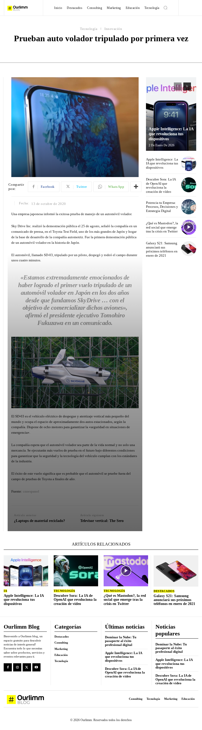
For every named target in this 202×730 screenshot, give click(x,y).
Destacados (164, 591)
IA (5, 590)
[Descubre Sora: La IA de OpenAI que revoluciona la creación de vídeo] (188, 184)
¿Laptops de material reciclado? (39, 521)
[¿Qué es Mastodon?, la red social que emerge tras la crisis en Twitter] (188, 227)
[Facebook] (8, 667)
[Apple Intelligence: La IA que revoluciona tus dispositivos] (171, 114)
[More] (136, 187)
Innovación (113, 29)
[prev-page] (177, 86)
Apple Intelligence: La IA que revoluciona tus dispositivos (171, 134)
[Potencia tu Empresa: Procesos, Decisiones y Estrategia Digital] (188, 206)
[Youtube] (36, 667)
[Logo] (23, 8)
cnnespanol (31, 491)
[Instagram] (17, 667)
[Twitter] (27, 667)
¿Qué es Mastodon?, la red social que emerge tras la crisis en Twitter (162, 227)
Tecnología (88, 29)
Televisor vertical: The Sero (102, 521)
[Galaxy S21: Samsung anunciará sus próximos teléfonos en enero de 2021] (188, 248)
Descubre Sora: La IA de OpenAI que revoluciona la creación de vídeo (161, 185)
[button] (165, 7)
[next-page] (187, 86)
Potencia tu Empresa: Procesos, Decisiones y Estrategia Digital (162, 207)
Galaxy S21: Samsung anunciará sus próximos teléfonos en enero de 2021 (162, 249)
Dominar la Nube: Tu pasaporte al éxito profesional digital (120, 641)
